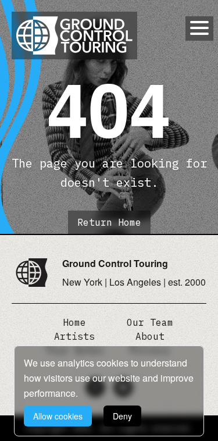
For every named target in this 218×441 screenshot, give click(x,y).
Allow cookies (58, 416)
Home (74, 322)
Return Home (109, 222)
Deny (122, 416)
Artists (74, 336)
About (150, 336)
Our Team (150, 322)
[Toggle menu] (199, 28)
